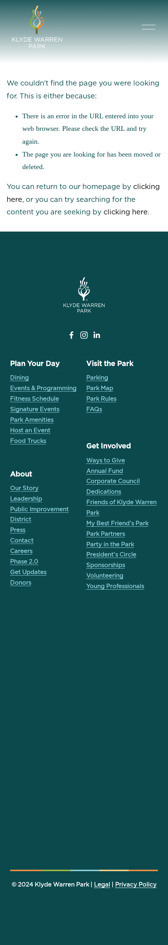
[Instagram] (84, 335)
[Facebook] (71, 335)
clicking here (126, 212)
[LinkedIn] (96, 335)
